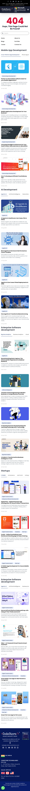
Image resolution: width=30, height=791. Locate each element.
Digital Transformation (7, 496)
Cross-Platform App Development (10, 54)
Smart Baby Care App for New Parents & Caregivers (13, 679)
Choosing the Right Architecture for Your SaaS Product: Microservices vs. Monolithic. (14, 145)
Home (3, 38)
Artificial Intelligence (14, 194)
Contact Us (17, 44)
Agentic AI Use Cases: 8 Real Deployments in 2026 (14, 283)
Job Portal (20, 475)
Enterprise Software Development (10, 499)
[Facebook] (3, 747)
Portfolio (17, 41)
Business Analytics (18, 334)
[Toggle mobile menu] (28, 9)
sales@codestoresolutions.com (17, 5)
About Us (17, 38)
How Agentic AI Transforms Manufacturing (14, 314)
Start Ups (24, 531)
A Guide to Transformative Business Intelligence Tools (12, 458)
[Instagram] (12, 747)
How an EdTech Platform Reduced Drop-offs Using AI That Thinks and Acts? (14, 611)
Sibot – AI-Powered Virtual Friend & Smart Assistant (14, 643)
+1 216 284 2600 (11, 3)
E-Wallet (3, 475)
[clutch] (25, 733)
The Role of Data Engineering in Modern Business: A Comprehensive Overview (13, 393)
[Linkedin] (15, 747)
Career (3, 44)
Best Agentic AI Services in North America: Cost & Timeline (14, 251)
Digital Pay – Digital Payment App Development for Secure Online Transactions (15, 502)
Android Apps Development (8, 76)
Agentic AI (4, 194)
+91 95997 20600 (19, 3)
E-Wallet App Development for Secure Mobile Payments (15, 566)
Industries (17, 531)
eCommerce (11, 475)
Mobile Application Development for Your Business (14, 112)
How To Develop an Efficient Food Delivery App (14, 176)
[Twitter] (6, 747)
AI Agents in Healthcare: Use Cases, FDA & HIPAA (14, 218)
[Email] (17, 747)
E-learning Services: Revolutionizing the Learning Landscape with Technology (13, 426)
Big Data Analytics (6, 334)
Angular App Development (8, 142)
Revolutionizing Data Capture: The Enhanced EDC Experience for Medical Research (12, 360)
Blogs (2, 41)
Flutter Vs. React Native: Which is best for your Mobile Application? (13, 79)
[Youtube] (9, 747)
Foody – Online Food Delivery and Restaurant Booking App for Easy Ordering (14, 535)
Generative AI (26, 194)
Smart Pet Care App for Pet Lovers (11, 715)
